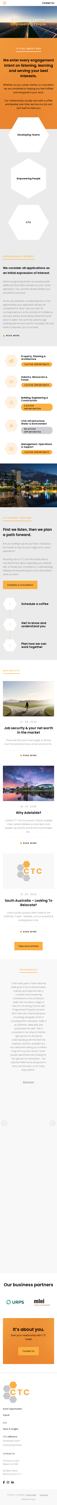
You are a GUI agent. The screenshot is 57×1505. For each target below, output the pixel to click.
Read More (13, 335)
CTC (28, 222)
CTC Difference (10, 1436)
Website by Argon (28, 1499)
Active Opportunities (12, 1408)
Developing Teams (28, 134)
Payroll (6, 1415)
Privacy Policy (31, 1495)
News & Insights (10, 1429)
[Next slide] (53, 1123)
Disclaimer (44, 1495)
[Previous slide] (4, 1123)
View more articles (29, 946)
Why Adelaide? (28, 813)
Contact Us (48, 3)
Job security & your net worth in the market (28, 730)
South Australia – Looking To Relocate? (28, 902)
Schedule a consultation (20, 585)
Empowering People (28, 178)
